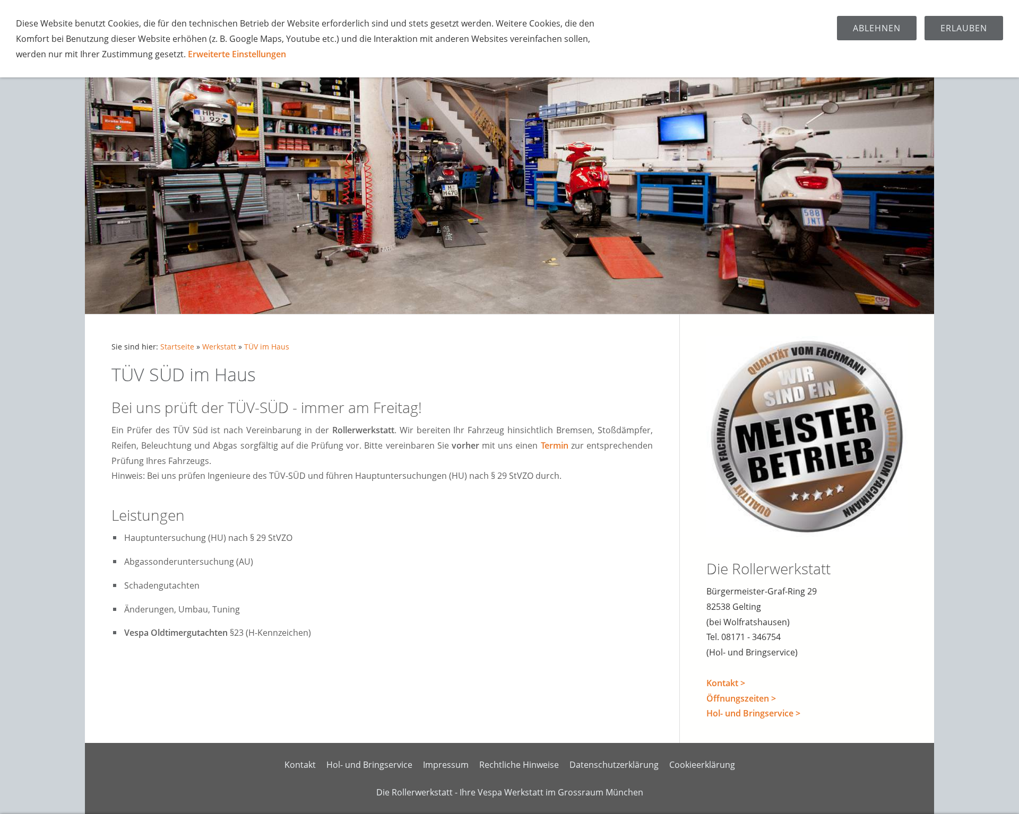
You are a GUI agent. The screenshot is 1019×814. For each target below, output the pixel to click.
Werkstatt (219, 347)
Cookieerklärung (702, 765)
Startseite (177, 347)
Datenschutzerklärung (614, 765)
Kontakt (300, 765)
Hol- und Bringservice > (753, 713)
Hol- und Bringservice (369, 765)
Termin (554, 445)
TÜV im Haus (266, 347)
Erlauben (963, 28)
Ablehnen (877, 28)
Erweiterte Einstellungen (237, 54)
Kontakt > (725, 683)
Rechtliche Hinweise (519, 765)
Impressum (446, 765)
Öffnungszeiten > (741, 698)
